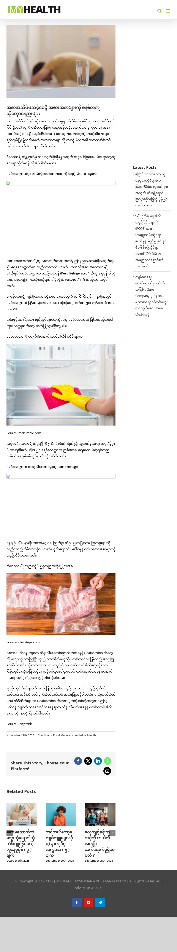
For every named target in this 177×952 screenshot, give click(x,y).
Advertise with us (89, 887)
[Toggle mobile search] (159, 11)
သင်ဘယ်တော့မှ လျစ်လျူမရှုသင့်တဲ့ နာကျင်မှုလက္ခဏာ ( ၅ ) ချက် (59, 843)
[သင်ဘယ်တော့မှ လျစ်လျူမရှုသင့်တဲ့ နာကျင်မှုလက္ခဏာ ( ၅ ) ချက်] (61, 805)
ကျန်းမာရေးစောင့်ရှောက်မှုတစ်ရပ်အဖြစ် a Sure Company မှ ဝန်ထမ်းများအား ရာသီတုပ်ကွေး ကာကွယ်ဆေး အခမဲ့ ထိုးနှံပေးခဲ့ (151, 296)
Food (56, 735)
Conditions (45, 735)
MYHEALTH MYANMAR (74, 881)
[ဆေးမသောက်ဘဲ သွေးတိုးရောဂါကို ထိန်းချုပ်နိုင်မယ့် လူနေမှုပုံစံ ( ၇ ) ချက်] (21, 805)
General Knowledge (73, 735)
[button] (9, 833)
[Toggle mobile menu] (168, 11)
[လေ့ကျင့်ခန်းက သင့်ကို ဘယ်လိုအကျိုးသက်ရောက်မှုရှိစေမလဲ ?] (100, 805)
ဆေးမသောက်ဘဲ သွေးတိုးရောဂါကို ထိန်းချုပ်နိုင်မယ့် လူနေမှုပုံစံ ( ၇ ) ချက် (20, 843)
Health (91, 735)
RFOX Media (105, 881)
